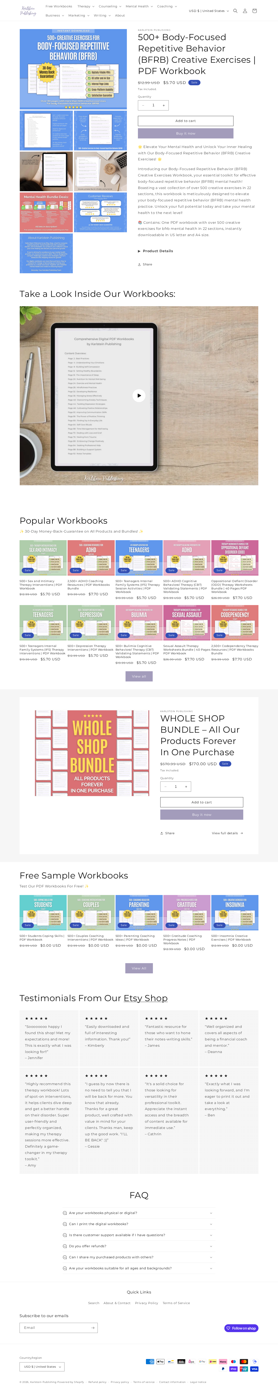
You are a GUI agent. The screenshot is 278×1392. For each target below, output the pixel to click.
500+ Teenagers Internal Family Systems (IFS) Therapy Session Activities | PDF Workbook (138, 586)
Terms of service (144, 1382)
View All (139, 968)
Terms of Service (176, 1303)
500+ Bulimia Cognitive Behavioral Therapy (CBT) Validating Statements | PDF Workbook (137, 651)
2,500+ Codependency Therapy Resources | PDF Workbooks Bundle (234, 649)
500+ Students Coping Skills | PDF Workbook (42, 937)
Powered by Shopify (70, 1382)
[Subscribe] (93, 1328)
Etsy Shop (146, 998)
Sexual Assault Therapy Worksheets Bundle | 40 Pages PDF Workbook (186, 649)
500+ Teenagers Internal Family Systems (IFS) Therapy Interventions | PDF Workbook (43, 649)
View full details (225, 833)
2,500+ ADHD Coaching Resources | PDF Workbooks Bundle (89, 584)
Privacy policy (120, 1382)
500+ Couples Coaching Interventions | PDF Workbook (91, 937)
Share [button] (147, 264)
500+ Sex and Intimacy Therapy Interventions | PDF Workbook (41, 584)
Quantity (144, 97)
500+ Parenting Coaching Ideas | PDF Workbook (135, 937)
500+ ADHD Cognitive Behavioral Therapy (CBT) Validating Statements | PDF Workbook (185, 586)
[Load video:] (139, 395)
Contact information (172, 1382)
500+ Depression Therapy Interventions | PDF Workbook (91, 647)
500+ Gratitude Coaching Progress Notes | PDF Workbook (182, 939)
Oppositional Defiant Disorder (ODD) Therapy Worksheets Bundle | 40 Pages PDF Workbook (234, 586)
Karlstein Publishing (43, 1382)
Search (93, 1303)
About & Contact (117, 1303)
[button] (85, 6)
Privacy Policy (146, 1303)
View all (139, 676)
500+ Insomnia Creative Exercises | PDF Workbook (231, 937)
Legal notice (198, 1382)
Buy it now (185, 133)
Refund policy (97, 1382)
